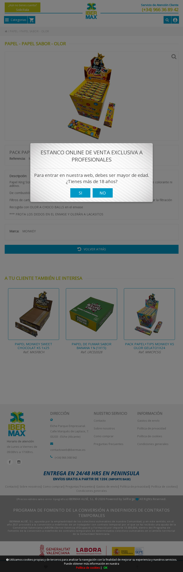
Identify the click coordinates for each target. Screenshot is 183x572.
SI (80, 193)
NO (103, 193)
